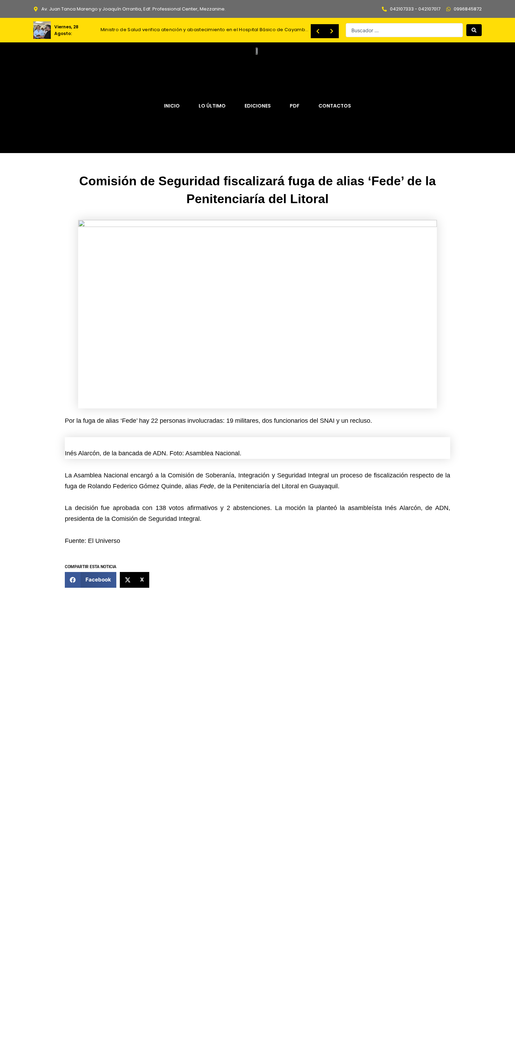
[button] (90, 580)
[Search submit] (474, 30)
